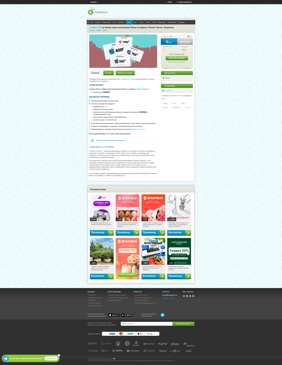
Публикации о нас (95, 298)
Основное (95, 73)
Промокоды (162, 22)
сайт (105, 106)
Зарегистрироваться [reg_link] (185, 2)
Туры (136, 22)
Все (88, 22)
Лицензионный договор (143, 298)
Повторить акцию (177, 58)
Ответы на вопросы (95, 306)
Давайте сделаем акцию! (117, 295)
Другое (165, 107)
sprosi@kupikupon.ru (169, 295)
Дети (155, 22)
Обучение (121, 22)
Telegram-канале (138, 129)
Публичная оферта (141, 300)
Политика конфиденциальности (146, 303)
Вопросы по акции (125, 73)
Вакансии (92, 300)
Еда (92, 22)
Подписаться (51, 358)
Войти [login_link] (170, 2)
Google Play (126, 315)
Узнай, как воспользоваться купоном (110, 140)
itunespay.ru (169, 90)
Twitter (190, 296)
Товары (130, 22)
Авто (115, 22)
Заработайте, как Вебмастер (118, 298)
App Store (114, 315)
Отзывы (109, 73)
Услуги (142, 22)
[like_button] (188, 37)
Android (130, 79)
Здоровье (182, 22)
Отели (148, 22)
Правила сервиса (94, 303)
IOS (121, 79)
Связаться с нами (168, 298)
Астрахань (93, 2)
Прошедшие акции (115, 300)
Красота (98, 22)
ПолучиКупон (172, 22)
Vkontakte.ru (187, 296)
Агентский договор (141, 295)
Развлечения (107, 22)
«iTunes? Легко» (142, 89)
